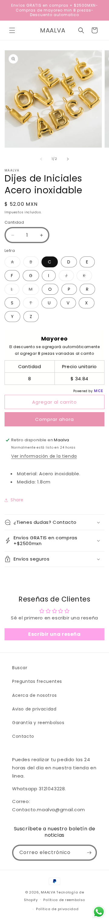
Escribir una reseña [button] (54, 634)
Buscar (20, 668)
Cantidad (14, 222)
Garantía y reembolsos (38, 723)
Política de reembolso (64, 899)
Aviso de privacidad (34, 709)
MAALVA (48, 892)
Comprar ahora (54, 419)
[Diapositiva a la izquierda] (41, 159)
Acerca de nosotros (34, 695)
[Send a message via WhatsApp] (99, 912)
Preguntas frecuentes (37, 681)
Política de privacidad (57, 909)
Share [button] (17, 500)
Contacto (23, 736)
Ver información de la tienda (44, 456)
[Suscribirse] (89, 853)
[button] (12, 30)
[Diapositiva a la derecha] (67, 159)
